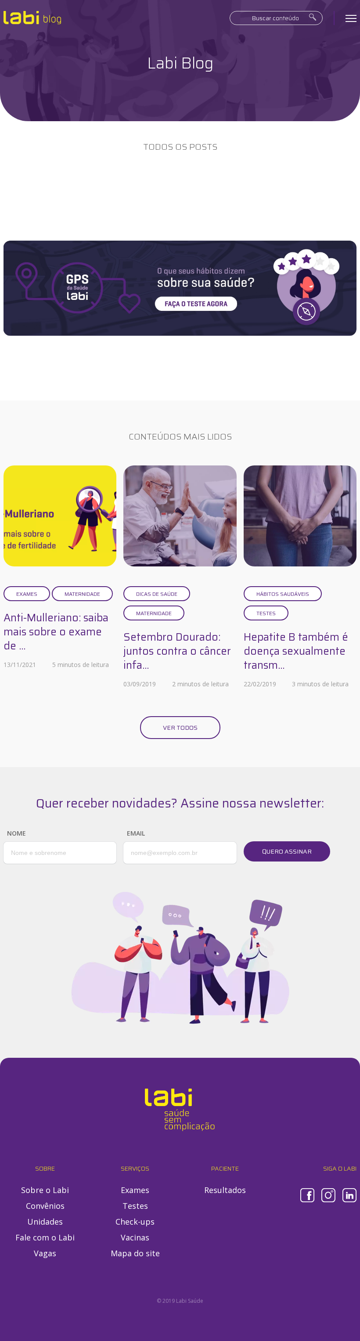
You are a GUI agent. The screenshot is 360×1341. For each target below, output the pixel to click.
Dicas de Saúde (156, 594)
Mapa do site (135, 1253)
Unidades (45, 1221)
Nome (16, 833)
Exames (26, 594)
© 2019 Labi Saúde (180, 1301)
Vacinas (135, 1237)
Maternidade (82, 594)
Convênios (45, 1205)
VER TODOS (180, 727)
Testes (266, 613)
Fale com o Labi (45, 1237)
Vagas (45, 1253)
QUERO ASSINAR (287, 851)
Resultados (225, 1190)
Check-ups (135, 1221)
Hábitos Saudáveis (282, 594)
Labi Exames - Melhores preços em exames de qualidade (32, 17)
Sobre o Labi (45, 1190)
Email (136, 833)
